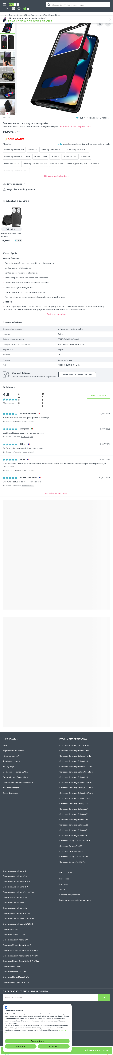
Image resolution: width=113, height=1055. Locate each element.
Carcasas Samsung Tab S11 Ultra (74, 745)
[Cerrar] (110, 19)
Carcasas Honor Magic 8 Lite (16, 977)
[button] (11, 222)
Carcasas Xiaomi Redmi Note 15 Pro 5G (20, 956)
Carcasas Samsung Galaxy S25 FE (74, 798)
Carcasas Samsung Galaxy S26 (73, 761)
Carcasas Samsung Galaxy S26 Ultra (76, 772)
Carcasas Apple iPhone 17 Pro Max (18, 918)
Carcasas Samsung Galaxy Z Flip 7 (75, 750)
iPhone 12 (85, 156)
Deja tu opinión (99, 396)
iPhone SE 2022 (70, 156)
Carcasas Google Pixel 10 (70, 846)
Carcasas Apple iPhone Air (15, 908)
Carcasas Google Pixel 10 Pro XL (73, 856)
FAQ (5, 745)
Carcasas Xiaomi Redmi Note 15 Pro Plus (21, 961)
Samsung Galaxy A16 (14, 149)
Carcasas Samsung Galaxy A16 (73, 835)
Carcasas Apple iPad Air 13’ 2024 (18, 924)
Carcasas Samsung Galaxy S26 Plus (75, 766)
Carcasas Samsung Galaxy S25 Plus (75, 782)
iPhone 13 (32, 149)
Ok (104, 997)
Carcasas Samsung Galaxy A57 (73, 809)
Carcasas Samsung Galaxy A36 (73, 814)
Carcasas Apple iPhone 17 (14, 902)
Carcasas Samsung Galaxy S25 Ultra (76, 787)
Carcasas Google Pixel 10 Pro (72, 862)
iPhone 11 (55, 156)
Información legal (11, 787)
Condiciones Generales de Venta (18, 782)
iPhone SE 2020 (11, 163)
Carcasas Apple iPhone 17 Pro (16, 913)
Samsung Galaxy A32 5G (16, 170)
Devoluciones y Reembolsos (15, 777)
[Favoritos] (19, 8)
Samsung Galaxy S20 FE (52, 149)
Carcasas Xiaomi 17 (11, 929)
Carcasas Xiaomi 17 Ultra (14, 934)
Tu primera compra (11, 761)
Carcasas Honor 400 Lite (14, 971)
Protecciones (15, 15)
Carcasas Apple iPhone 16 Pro (16, 887)
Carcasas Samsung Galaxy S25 (73, 777)
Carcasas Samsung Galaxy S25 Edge (76, 793)
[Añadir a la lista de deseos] (108, 23)
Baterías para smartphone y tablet (75, 900)
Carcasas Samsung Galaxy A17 (73, 830)
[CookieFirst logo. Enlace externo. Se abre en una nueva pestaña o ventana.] (6, 1007)
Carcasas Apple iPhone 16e (15, 876)
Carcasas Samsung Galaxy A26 (73, 825)
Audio (62, 889)
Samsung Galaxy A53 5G (35, 163)
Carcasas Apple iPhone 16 (14, 871)
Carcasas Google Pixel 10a (71, 851)
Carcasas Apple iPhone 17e (15, 897)
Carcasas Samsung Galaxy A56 (73, 803)
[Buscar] (49, 4)
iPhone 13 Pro (56, 163)
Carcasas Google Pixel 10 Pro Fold (74, 840)
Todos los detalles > (56, 314)
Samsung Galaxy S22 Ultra (17, 156)
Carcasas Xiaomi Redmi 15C (15, 940)
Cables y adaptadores (69, 894)
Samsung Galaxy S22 (77, 149)
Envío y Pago (8, 766)
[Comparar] (99, 23)
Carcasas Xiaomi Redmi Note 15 (17, 945)
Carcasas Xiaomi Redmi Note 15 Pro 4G (20, 950)
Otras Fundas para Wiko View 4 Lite (41, 15)
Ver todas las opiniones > (56, 493)
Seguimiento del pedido (13, 750)
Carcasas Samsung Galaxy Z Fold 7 (75, 756)
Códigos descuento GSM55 (15, 772)
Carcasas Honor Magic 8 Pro (16, 982)
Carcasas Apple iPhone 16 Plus (16, 881)
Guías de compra (10, 793)
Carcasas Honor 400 (12, 966)
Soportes (63, 884)
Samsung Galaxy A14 (77, 163)
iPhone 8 (95, 163)
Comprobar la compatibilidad (77, 375)
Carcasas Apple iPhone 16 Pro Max (18, 892)
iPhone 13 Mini (40, 156)
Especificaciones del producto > (75, 126)
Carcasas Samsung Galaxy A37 (73, 819)
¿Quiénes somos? (11, 756)
